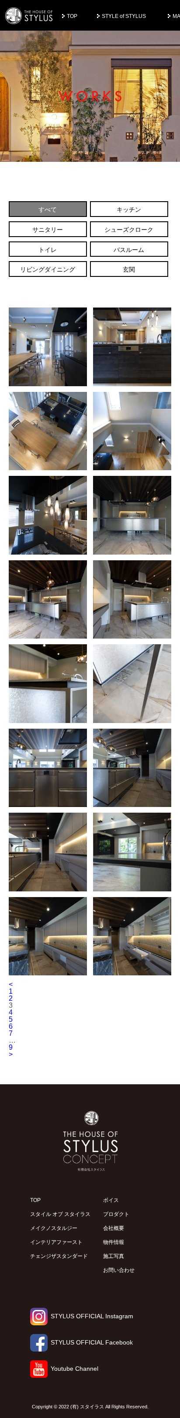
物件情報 (113, 1242)
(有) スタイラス (87, 1406)
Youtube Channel (74, 1368)
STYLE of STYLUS (124, 16)
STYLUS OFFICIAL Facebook (92, 1342)
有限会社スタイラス (29, 16)
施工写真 (113, 1256)
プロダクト (116, 1214)
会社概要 (113, 1228)
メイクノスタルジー (53, 1228)
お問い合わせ (119, 1270)
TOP (72, 16)
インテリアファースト (56, 1242)
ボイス (111, 1200)
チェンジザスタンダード (59, 1256)
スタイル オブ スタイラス (60, 1214)
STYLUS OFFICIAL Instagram (92, 1316)
